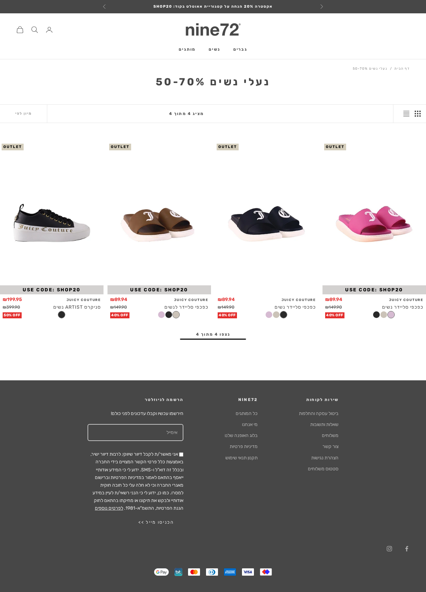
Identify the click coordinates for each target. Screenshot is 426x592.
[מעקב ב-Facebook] (406, 548)
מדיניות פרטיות (244, 446)
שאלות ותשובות (324, 424)
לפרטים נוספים (109, 508)
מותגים (187, 49)
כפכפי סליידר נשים (402, 307)
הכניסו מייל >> (156, 522)
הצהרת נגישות (324, 458)
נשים (214, 49)
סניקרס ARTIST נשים (77, 307)
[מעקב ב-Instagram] (389, 548)
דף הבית (402, 69)
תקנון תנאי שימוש (241, 458)
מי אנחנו (250, 424)
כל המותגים (247, 413)
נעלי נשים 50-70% (370, 69)
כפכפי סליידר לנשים (186, 307)
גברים (240, 49)
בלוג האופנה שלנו (241, 435)
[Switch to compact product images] (406, 114)
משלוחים (330, 435)
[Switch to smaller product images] (418, 114)
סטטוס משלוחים (323, 469)
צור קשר (330, 446)
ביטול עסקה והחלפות (318, 413)
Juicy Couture (406, 300)
